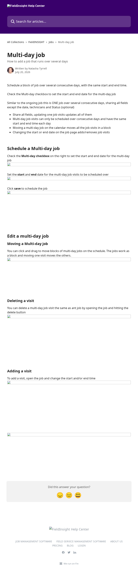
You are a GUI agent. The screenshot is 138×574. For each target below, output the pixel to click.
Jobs (51, 42)
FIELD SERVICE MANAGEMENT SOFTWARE (81, 541)
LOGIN (82, 545)
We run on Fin (71, 563)
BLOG (70, 545)
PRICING (57, 545)
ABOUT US (116, 541)
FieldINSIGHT (36, 42)
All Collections (15, 42)
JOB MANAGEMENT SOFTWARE (33, 541)
